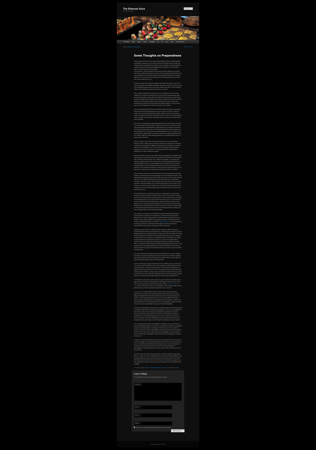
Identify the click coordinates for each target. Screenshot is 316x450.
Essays (133, 41)
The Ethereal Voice (134, 8)
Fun (162, 41)
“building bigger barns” (165, 221)
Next (191, 46)
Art (158, 41)
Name (137, 407)
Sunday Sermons (180, 41)
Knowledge (152, 41)
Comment (138, 384)
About (172, 41)
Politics (145, 41)
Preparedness (158, 367)
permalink (176, 367)
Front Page (126, 41)
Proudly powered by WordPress (158, 444)
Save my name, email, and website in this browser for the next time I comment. (153, 427)
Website (137, 423)
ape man (138, 47)
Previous (185, 46)
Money (139, 41)
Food (167, 41)
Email (137, 415)
